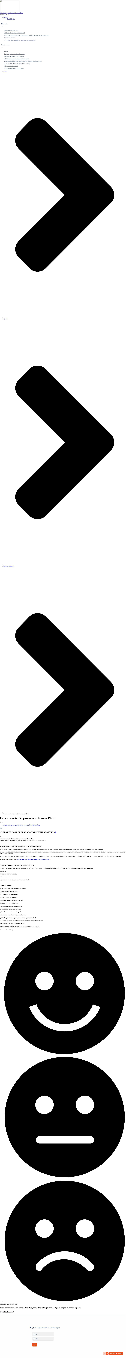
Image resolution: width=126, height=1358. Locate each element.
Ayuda (5, 318)
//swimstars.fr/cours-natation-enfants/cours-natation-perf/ (33, 859)
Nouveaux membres (8, 566)
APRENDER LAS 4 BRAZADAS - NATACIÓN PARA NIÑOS (21, 825)
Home (5, 71)
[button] (4, 14)
